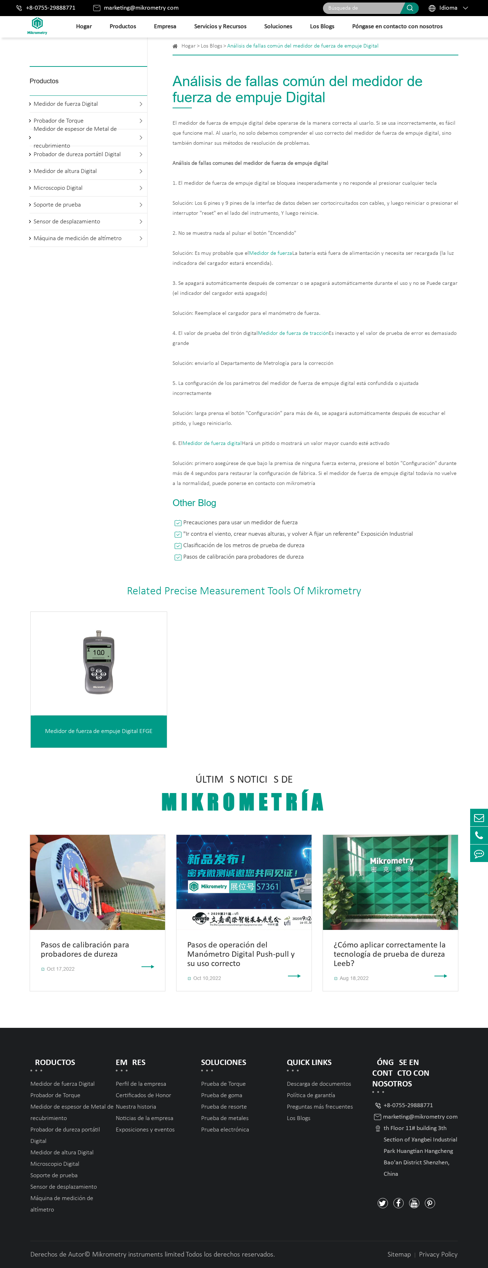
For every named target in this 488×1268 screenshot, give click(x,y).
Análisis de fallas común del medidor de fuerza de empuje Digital (303, 46)
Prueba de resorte (224, 1107)
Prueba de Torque (223, 1084)
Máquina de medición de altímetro (77, 238)
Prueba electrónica (225, 1129)
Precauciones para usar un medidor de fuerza (240, 522)
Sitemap (399, 1254)
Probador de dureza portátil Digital (77, 154)
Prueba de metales (225, 1118)
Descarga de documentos (319, 1084)
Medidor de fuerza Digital (66, 104)
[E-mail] (479, 817)
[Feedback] (479, 853)
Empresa (165, 26)
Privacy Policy (438, 1254)
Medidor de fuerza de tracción (293, 333)
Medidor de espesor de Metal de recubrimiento (75, 137)
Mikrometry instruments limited (138, 1254)
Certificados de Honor (143, 1095)
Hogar (84, 26)
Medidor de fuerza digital (212, 443)
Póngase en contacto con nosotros (397, 26)
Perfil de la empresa (141, 1084)
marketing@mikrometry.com (141, 8)
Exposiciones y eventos (145, 1129)
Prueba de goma (221, 1095)
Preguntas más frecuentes (320, 1107)
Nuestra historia (136, 1107)
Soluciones (278, 26)
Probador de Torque (55, 1095)
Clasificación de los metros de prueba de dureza (243, 545)
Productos (123, 26)
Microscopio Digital (58, 188)
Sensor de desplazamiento (67, 221)
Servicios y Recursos (220, 26)
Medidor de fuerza (270, 253)
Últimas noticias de (244, 794)
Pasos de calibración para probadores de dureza (243, 557)
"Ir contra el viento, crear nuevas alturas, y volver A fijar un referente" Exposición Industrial (298, 534)
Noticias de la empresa (144, 1118)
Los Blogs (322, 26)
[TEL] (479, 835)
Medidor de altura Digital (65, 171)
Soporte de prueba (57, 205)
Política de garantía (311, 1095)
